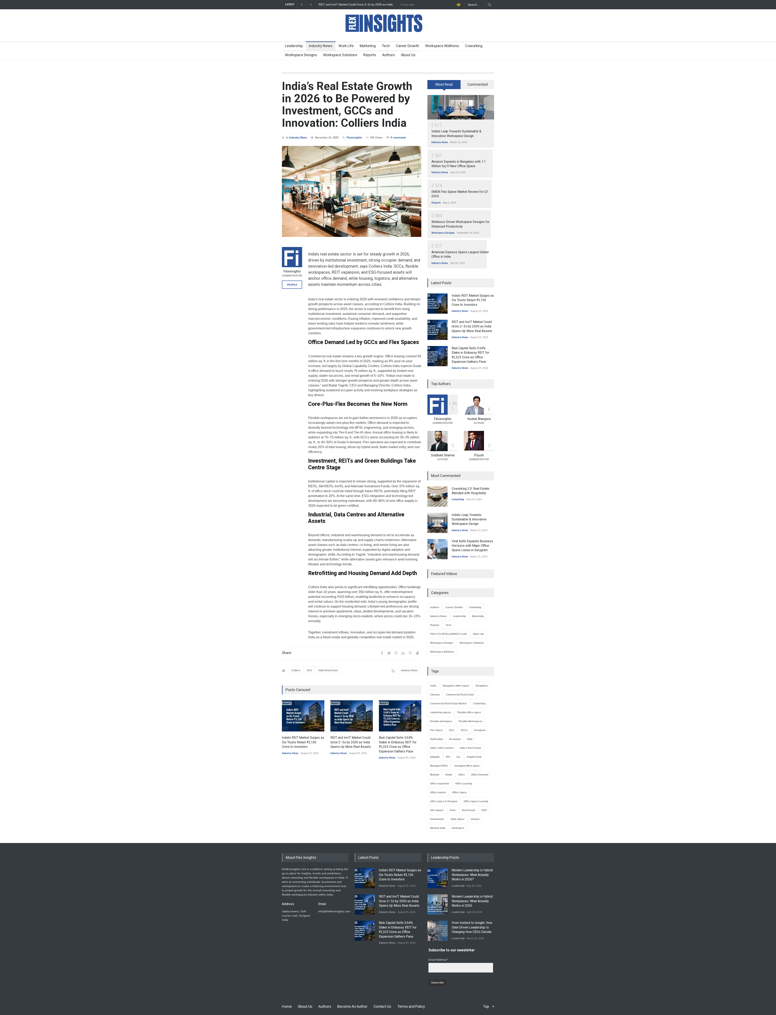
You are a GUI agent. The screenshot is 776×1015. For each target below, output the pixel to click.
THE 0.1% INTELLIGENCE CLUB (448, 634)
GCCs (464, 730)
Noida (448, 774)
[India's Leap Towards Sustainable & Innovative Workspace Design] (460, 107)
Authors (388, 55)
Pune (453, 810)
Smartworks (437, 819)
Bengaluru (482, 685)
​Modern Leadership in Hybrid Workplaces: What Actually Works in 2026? (472, 874)
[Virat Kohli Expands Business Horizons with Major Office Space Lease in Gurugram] (437, 549)
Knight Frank (474, 756)
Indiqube (435, 756)
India (469, 739)
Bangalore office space (456, 685)
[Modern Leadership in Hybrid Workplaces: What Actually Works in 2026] (437, 904)
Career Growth (407, 46)
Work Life (346, 46)
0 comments (398, 137)
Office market (438, 792)
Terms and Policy (411, 1006)
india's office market (441, 748)
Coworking (473, 46)
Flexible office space (469, 712)
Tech (386, 46)
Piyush (479, 455)
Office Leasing (463, 783)
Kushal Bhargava (479, 419)
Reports (369, 55)
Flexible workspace (441, 721)
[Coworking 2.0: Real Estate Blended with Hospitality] (437, 496)
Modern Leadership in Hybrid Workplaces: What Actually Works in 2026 (472, 901)
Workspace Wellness (442, 46)
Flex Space (436, 730)
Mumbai (434, 774)
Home (287, 1006)
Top (486, 1006)
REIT (484, 810)
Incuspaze (455, 739)
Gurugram (480, 730)
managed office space (467, 765)
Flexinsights (354, 137)
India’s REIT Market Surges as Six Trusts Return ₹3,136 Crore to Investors (303, 742)
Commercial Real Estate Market (448, 703)
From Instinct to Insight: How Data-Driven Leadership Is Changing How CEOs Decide (472, 927)
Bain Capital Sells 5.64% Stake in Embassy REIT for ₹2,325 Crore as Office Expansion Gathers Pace (356, 4)
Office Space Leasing (476, 801)
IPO (448, 756)
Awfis (433, 685)
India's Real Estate (470, 748)
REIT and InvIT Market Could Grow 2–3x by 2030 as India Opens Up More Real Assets (350, 742)
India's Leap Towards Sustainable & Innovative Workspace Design (469, 519)
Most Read (444, 84)
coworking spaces (440, 712)
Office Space (459, 792)
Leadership (294, 46)
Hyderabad (436, 739)
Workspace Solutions (340, 55)
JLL (458, 756)
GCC (309, 670)
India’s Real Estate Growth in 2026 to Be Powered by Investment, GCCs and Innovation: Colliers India (347, 104)
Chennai (435, 694)
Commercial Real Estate (460, 694)
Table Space (457, 819)
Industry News (320, 46)
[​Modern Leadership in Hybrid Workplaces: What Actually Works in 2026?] (437, 878)
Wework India (437, 828)
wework (475, 819)
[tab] (444, 86)
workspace (458, 828)
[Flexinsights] (292, 257)
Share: (287, 653)
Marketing (368, 46)
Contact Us (382, 1006)
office (461, 774)
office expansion (439, 783)
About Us (408, 55)
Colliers (296, 670)
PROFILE (292, 284)
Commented (477, 84)
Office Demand (479, 774)
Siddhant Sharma (442, 455)
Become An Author (352, 1006)
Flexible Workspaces (471, 721)
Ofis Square (437, 810)
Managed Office (439, 765)
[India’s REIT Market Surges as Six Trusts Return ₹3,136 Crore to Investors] (303, 715)
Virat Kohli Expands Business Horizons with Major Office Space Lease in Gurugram (472, 545)
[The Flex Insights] (388, 34)
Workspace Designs (301, 55)
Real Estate (468, 810)
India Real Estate (328, 670)
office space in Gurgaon (443, 801)
